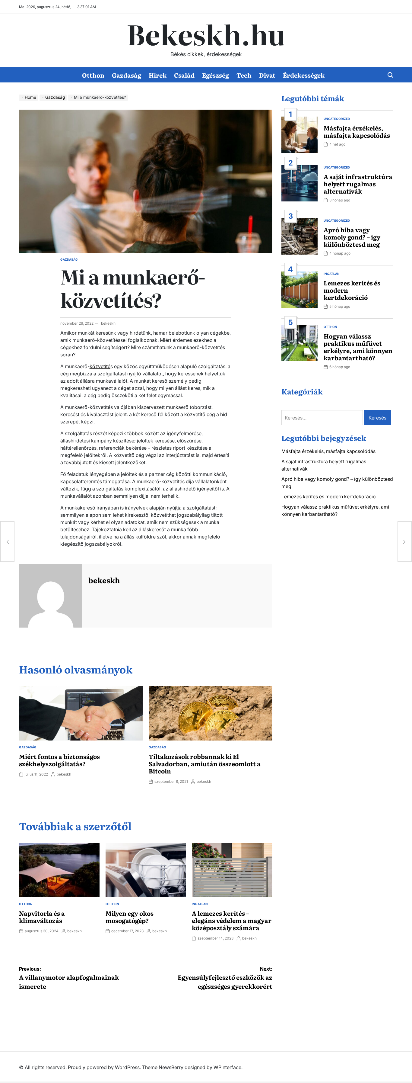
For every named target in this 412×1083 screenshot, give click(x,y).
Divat (267, 74)
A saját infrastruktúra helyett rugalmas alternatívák (358, 183)
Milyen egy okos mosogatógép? (130, 916)
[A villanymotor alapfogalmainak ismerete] (7, 541)
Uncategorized (337, 119)
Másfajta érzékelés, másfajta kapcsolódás (357, 131)
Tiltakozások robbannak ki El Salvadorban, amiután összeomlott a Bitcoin (205, 763)
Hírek (157, 74)
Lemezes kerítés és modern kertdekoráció (328, 496)
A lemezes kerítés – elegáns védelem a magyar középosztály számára (231, 920)
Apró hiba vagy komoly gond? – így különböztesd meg (352, 237)
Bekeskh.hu (206, 33)
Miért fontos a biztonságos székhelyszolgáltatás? (59, 760)
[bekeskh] (50, 596)
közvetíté (100, 366)
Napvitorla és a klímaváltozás (42, 916)
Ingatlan (200, 904)
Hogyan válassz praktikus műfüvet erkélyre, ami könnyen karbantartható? (358, 346)
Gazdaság (126, 74)
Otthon (93, 74)
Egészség (215, 74)
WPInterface (227, 1067)
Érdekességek (304, 74)
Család (184, 74)
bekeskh (108, 323)
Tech (244, 74)
